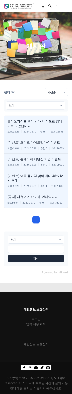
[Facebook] (24, 367)
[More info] (57, 6)
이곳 (36, 388)
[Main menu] (64, 6)
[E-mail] (48, 367)
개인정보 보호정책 (36, 344)
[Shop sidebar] (42, 6)
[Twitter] (42, 367)
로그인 (36, 319)
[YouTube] (36, 367)
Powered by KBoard (55, 272)
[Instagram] (30, 367)
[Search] (50, 6)
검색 (36, 258)
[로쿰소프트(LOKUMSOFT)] (19, 6)
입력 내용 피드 (36, 324)
